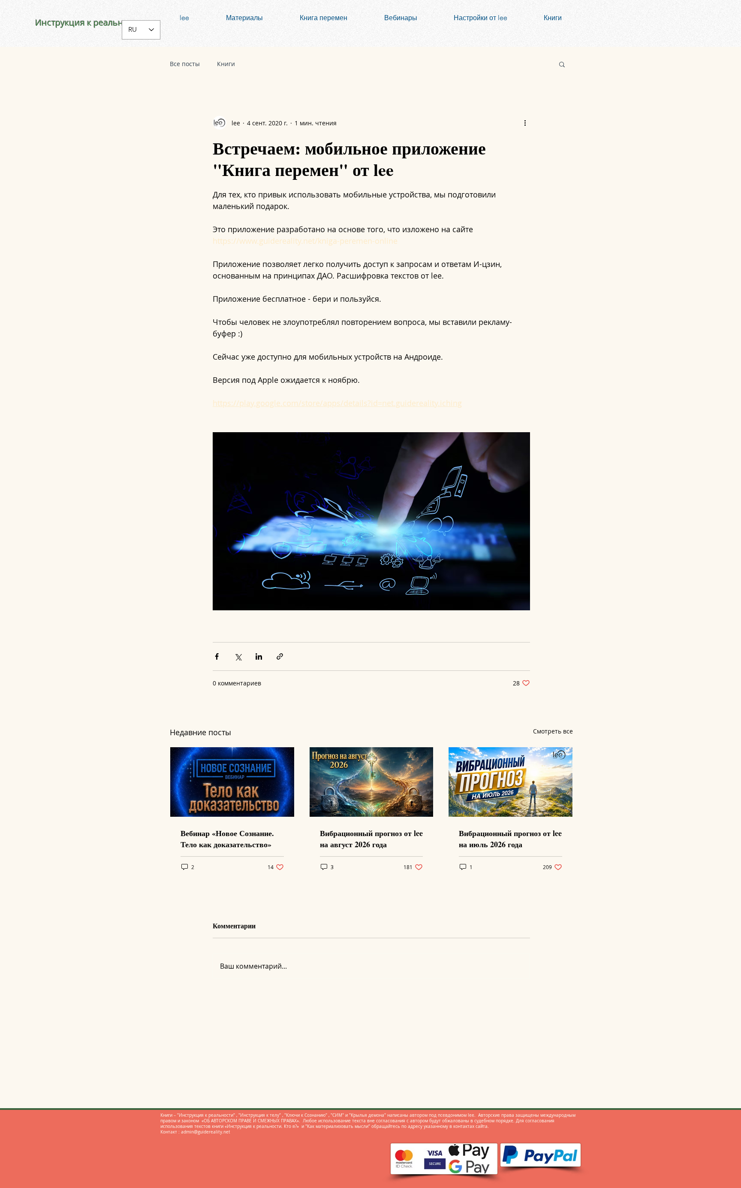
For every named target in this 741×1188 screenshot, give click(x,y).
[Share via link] (280, 656)
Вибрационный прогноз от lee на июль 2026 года (510, 838)
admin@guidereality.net (205, 1132)
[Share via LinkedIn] (259, 656)
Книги (226, 64)
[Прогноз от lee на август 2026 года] (372, 782)
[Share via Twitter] (238, 656)
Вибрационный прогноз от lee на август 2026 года (371, 838)
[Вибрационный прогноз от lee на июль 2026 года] (510, 782)
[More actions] (525, 123)
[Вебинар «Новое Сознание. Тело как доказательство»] (232, 782)
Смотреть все (553, 731)
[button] (562, 64)
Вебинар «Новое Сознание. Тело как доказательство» (227, 838)
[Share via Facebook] (217, 656)
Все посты (185, 64)
